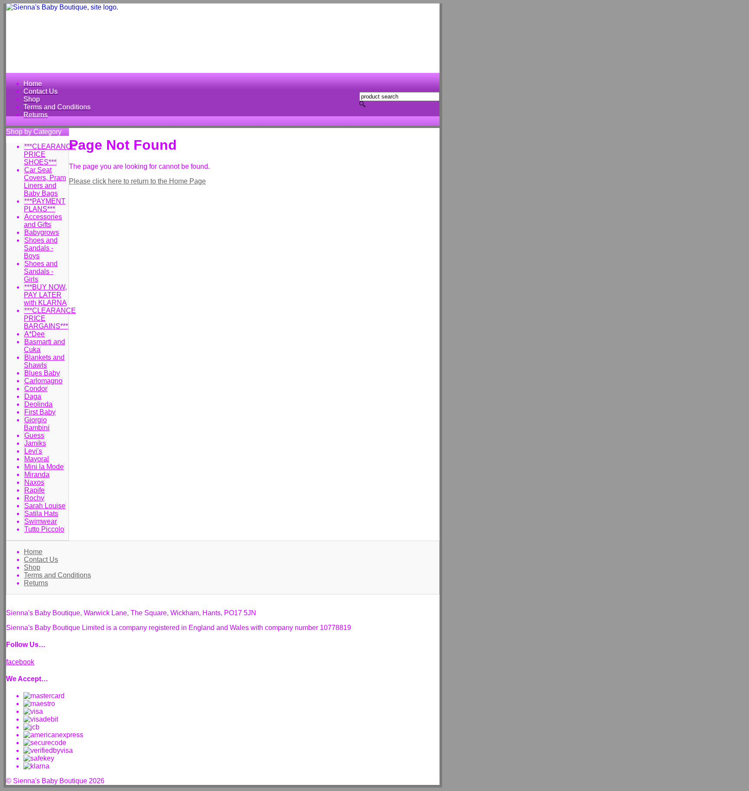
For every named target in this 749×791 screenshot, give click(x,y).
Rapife (34, 490)
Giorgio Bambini (36, 423)
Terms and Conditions (57, 575)
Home (33, 551)
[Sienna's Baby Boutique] (223, 38)
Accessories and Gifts (43, 220)
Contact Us (41, 559)
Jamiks (35, 443)
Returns (36, 583)
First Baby (39, 412)
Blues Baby (42, 373)
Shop (32, 567)
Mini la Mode (44, 466)
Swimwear (40, 521)
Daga (32, 396)
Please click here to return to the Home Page (137, 181)
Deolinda (38, 404)
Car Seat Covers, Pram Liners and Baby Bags (45, 181)
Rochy (34, 498)
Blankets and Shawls (44, 361)
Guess (34, 435)
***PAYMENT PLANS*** (44, 205)
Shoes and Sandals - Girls (41, 271)
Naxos (34, 482)
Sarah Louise (44, 505)
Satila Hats (41, 513)
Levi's (33, 451)
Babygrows (41, 232)
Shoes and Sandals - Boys (41, 247)
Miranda (36, 474)
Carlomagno (43, 380)
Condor (35, 388)
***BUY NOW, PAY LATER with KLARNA (45, 294)
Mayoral (36, 459)
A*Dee (34, 334)
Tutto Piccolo (44, 529)
